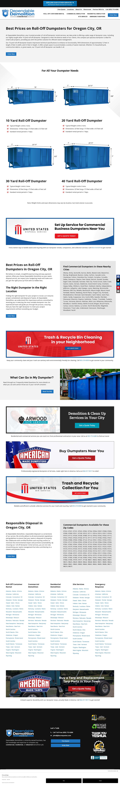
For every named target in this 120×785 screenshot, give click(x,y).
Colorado (9, 597)
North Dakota (10, 632)
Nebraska (15, 620)
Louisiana (15, 609)
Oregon (15, 635)
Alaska (14, 591)
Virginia (8, 650)
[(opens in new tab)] (60, 231)
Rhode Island (19, 638)
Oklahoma (9, 635)
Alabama (8, 591)
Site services (83, 16)
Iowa (12, 606)
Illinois (17, 603)
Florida (15, 600)
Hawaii (8, 603)
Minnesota (15, 615)
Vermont (17, 647)
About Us (79, 9)
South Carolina (10, 641)
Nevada (21, 620)
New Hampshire (11, 623)
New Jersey (20, 623)
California (16, 594)
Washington (15, 650)
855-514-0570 (96, 248)
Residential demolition (96, 14)
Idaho (12, 603)
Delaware (9, 600)
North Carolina (10, 629)
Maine (21, 609)
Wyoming (9, 656)
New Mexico (9, 626)
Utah (12, 647)
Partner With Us (98, 9)
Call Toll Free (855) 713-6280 (63, 732)
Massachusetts (17, 612)
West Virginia (10, 653)
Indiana (8, 606)
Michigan (9, 615)
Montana (9, 620)
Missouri (16, 618)
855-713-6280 (92, 436)
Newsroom (87, 9)
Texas (8, 647)
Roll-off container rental (54, 14)
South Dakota (10, 644)
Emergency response (97, 16)
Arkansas (9, 594)
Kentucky (9, 609)
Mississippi (9, 618)
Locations (70, 9)
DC (21, 597)
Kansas (17, 606)
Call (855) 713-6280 (112, 9)
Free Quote (61, 9)
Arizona (19, 591)
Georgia (20, 600)
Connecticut (16, 597)
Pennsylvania (10, 638)
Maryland (9, 612)
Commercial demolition (76, 14)
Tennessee (18, 644)
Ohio (16, 632)
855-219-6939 (84, 360)
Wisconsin (18, 653)
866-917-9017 (87, 471)
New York (17, 626)
